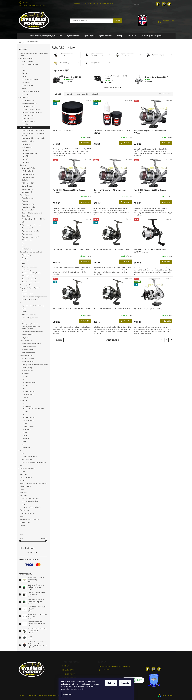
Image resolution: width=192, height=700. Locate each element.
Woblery (23, 480)
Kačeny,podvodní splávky (30, 498)
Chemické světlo (27, 335)
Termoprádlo (26, 82)
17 (171, 340)
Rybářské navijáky (26, 127)
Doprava (77, 4)
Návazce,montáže (26, 341)
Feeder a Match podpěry (30, 300)
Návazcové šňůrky (28, 276)
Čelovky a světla (27, 189)
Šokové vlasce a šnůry (29, 279)
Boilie (24, 380)
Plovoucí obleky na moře (30, 91)
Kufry (24, 243)
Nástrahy (25, 504)
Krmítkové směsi (28, 362)
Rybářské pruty (25, 97)
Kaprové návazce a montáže (31, 344)
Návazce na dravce (28, 353)
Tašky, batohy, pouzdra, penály (30, 225)
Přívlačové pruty (27, 118)
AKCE (21, 465)
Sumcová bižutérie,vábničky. (31, 507)
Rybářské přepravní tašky (30, 231)
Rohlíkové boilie (27, 371)
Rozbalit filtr (32, 552)
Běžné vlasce (26, 264)
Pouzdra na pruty (28, 228)
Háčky (24, 309)
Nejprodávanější (82, 94)
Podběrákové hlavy (28, 204)
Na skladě (28, 548)
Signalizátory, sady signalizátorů (31, 252)
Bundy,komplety (27, 61)
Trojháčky (25, 338)
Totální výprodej (25, 285)
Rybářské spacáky (28, 177)
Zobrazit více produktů (111, 88)
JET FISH (25, 377)
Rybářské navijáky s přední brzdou (33, 130)
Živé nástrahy (24, 510)
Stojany (24, 291)
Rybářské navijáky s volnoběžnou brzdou (33, 134)
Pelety (25, 423)
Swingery (25, 258)
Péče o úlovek (24, 195)
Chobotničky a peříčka (29, 456)
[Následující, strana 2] (167, 340)
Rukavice (25, 94)
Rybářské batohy (28, 234)
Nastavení (67, 694)
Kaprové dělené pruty (29, 103)
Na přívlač (26, 156)
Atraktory (25, 374)
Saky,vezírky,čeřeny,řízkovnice (32, 213)
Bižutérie (23, 303)
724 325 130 (105, 670)
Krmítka (24, 312)
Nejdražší (69, 94)
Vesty (24, 88)
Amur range (26, 429)
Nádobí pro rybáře (28, 183)
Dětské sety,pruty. (28, 121)
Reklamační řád (90, 4)
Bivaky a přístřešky (28, 168)
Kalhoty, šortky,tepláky (30, 64)
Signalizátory (26, 255)
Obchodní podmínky (106, 4)
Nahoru (59, 340)
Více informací (77, 689)
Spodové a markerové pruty (31, 109)
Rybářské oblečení (26, 58)
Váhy (23, 222)
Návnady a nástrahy (26, 356)
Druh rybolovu (26, 147)
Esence (25, 398)
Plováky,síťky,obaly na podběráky (33, 219)
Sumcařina (23, 495)
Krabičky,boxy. (27, 249)
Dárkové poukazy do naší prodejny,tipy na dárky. (34, 54)
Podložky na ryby (28, 198)
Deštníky (25, 180)
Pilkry (24, 453)
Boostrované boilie (29, 383)
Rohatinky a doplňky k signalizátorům (34, 297)
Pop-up (25, 385)
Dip (24, 388)
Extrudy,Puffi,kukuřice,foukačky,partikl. (35, 365)
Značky (22, 525)
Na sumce (26, 162)
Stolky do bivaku (27, 186)
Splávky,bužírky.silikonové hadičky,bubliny (31, 328)
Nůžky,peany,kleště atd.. (30, 324)
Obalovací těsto (28, 395)
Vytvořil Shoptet (167, 695)
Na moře (25, 159)
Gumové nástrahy (26, 477)
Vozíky (22, 516)
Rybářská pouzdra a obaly (31, 237)
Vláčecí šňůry (26, 270)
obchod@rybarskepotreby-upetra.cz (116, 666)
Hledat (117, 21)
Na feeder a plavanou (30, 153)
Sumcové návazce (28, 350)
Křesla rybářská (27, 171)
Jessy (25, 432)
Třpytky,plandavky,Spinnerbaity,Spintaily (34, 483)
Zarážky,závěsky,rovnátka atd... (33, 332)
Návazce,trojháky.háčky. (30, 501)
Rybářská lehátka (28, 174)
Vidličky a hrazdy (27, 294)
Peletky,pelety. (27, 368)
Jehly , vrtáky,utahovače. (30, 318)
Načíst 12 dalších (112, 340)
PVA (23, 321)
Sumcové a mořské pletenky (31, 273)
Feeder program (28, 426)
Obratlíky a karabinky (29, 315)
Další (23, 471)
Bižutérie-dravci (25, 486)
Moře (21, 450)
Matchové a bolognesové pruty (32, 112)
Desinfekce (26, 216)
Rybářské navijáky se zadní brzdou (33, 138)
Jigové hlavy (24, 474)
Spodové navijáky (28, 141)
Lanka (22, 489)
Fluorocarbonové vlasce (30, 267)
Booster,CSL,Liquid (29, 392)
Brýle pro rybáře (27, 85)
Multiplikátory (26, 144)
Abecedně (95, 94)
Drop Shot (23, 492)
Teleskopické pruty (28, 106)
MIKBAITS (25, 400)
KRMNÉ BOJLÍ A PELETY (29, 359)
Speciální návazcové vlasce (31, 282)
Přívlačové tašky (27, 240)
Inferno (24, 441)
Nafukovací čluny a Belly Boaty (30, 519)
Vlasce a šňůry (24, 261)
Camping (23, 165)
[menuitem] (46, 36)
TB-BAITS (25, 435)
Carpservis (25, 438)
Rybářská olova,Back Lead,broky (33, 306)
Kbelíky (24, 246)
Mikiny (24, 70)
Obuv (24, 76)
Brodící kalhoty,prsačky (30, 79)
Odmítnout (110, 683)
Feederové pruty (28, 115)
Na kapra (26, 150)
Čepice (24, 73)
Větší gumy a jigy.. (28, 459)
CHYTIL (24, 444)
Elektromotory (25, 522)
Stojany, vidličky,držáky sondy (30, 288)
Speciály (25, 124)
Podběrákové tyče (28, 207)
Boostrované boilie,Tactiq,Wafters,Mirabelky (33, 407)
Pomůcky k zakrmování (27, 468)
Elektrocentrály (27, 192)
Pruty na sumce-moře (29, 100)
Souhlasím (125, 683)
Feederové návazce (29, 347)
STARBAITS (26, 447)
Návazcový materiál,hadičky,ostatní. (34, 462)
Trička (24, 67)
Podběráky (26, 201)
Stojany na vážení (28, 210)
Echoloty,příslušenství (27, 513)
